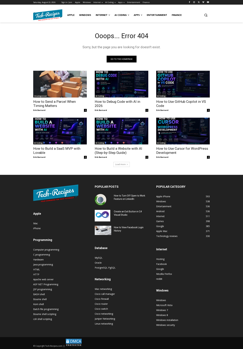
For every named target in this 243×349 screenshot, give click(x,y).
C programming (41, 254)
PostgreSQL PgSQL (105, 267)
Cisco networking (104, 313)
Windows (161, 300)
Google (160, 269)
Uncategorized (40, 96)
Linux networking (104, 323)
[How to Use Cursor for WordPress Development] (183, 131)
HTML (36, 269)
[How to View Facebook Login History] (103, 230)
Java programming (43, 264)
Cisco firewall (102, 298)
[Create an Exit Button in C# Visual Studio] (102, 215)
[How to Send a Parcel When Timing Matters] (60, 84)
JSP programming (42, 289)
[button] (206, 15)
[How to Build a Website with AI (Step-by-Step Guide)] (121, 131)
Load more (120, 164)
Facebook (161, 264)
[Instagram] (194, 2)
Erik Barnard (39, 110)
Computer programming (46, 249)
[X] (199, 2)
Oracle (98, 262)
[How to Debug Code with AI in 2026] (121, 84)
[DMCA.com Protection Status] (73, 346)
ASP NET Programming (45, 284)
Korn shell (38, 304)
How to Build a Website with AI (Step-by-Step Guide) (118, 151)
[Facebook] (189, 2)
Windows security (165, 325)
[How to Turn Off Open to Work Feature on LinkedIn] (100, 200)
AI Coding (100, 96)
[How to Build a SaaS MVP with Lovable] (60, 131)
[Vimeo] (203, 2)
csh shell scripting (42, 319)
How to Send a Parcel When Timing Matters (54, 104)
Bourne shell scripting (44, 314)
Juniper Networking (105, 318)
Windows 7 (162, 310)
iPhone (37, 228)
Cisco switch (101, 308)
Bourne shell (40, 299)
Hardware (38, 259)
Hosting (160, 259)
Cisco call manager (105, 293)
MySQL (98, 257)
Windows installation (167, 320)
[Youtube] (208, 2)
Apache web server (43, 279)
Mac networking (103, 289)
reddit (159, 278)
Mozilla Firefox (164, 273)
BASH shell (39, 294)
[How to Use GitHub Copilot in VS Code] (183, 84)
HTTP (36, 274)
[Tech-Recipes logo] (47, 15)
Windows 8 (162, 315)
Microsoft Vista (164, 305)
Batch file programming (46, 309)
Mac (35, 223)
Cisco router (101, 303)
